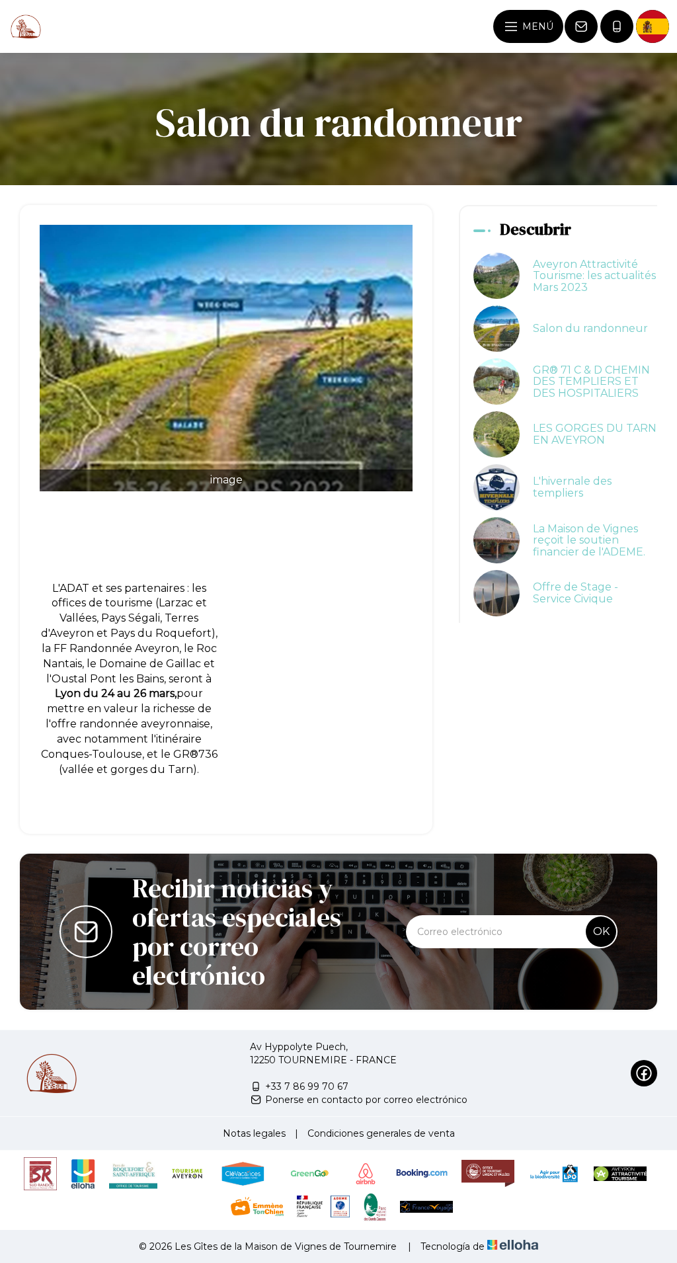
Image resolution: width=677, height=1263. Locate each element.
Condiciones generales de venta (381, 1133)
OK (601, 931)
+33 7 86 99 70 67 (306, 1086)
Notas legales (254, 1133)
